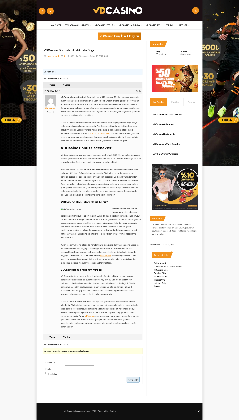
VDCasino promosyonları (98, 133)
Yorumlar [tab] (192, 102)
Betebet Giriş (160, 273)
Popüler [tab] (175, 102)
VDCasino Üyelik (104, 25)
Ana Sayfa (55, 25)
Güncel (183, 51)
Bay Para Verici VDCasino (165, 154)
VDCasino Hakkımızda (164, 134)
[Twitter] (50, 11)
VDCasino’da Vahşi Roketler (166, 144)
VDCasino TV (153, 25)
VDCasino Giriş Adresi (77, 25)
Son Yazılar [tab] (158, 102)
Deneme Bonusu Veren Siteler (168, 266)
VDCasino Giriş (160, 270)
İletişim (183, 25)
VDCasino (89, 316)
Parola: (48, 369)
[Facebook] (42, 11)
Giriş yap (133, 379)
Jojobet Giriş (160, 283)
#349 (138, 91)
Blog (158, 51)
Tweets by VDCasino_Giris (162, 244)
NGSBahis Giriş (160, 276)
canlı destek (105, 255)
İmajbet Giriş (159, 280)
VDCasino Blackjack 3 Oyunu (167, 114)
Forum (169, 25)
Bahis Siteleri (160, 263)
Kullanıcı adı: (50, 363)
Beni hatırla (52, 374)
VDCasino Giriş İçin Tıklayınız (119, 36)
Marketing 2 (53, 56)
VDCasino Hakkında (129, 25)
